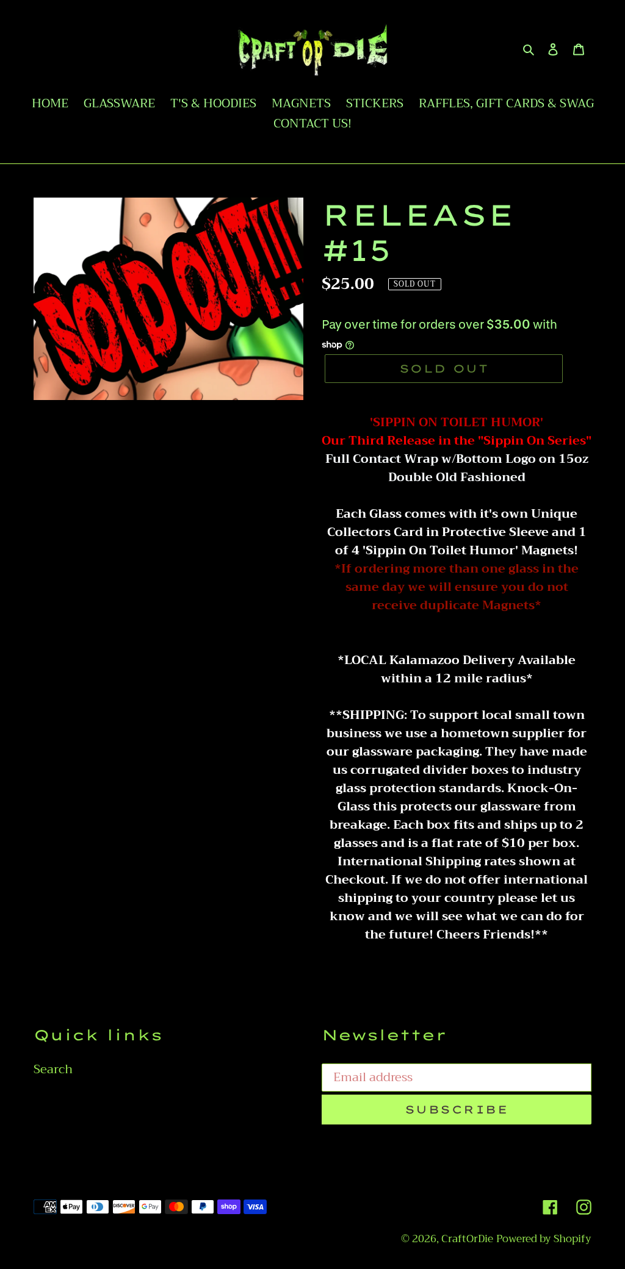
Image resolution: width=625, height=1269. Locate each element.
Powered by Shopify (543, 1239)
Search (53, 1069)
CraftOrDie (467, 1239)
